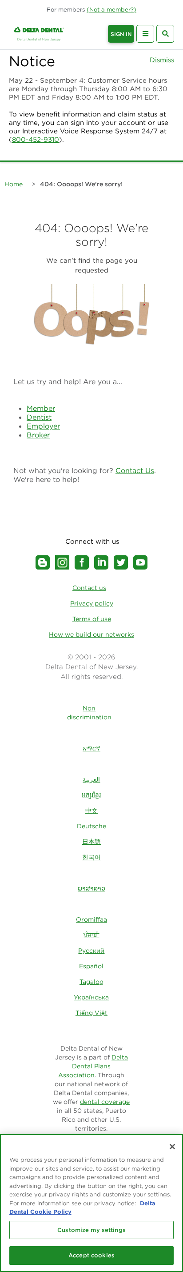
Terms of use (91, 619)
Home (13, 184)
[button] (111, 9)
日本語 (91, 842)
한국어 (91, 857)
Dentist (39, 417)
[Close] (172, 1146)
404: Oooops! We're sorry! (81, 184)
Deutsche (91, 826)
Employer (43, 425)
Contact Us (134, 470)
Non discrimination (89, 712)
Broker (38, 434)
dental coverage (105, 1102)
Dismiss (162, 60)
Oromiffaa (91, 919)
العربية (91, 779)
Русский (91, 951)
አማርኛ (91, 748)
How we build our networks (91, 634)
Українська (91, 997)
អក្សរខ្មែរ (91, 795)
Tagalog (91, 982)
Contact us (89, 588)
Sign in (121, 34)
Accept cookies (91, 1255)
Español (91, 966)
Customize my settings (91, 1230)
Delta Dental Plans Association (93, 1066)
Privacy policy (91, 603)
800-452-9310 (35, 139)
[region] (91, 1203)
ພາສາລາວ (91, 888)
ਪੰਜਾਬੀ (91, 935)
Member (41, 408)
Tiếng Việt (91, 1013)
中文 (91, 811)
